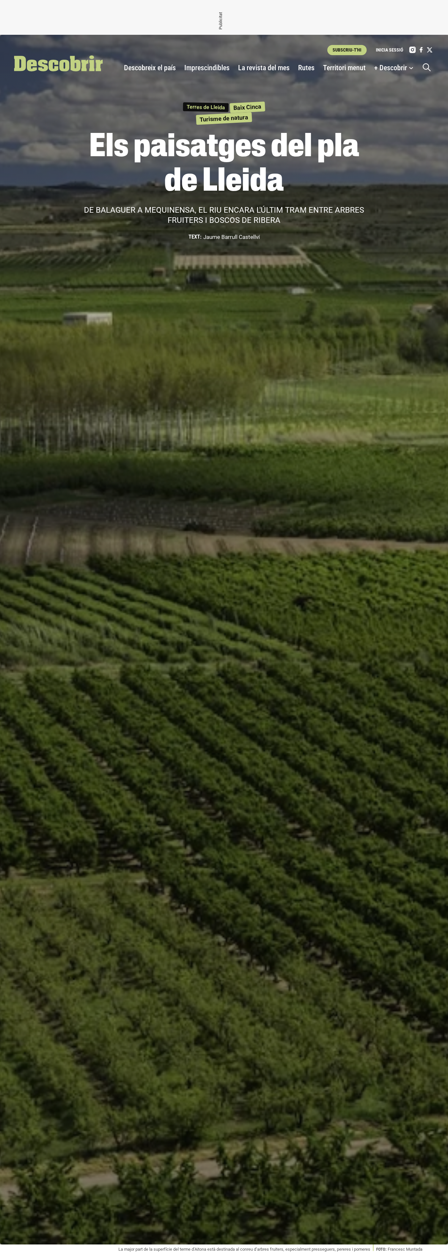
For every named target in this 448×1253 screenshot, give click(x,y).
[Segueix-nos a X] (429, 50)
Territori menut (344, 68)
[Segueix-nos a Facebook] (421, 50)
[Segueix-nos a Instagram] (412, 50)
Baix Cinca (247, 107)
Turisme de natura (224, 118)
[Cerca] (428, 68)
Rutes (306, 68)
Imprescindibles (207, 68)
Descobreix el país (150, 68)
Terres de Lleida (206, 107)
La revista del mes (264, 68)
